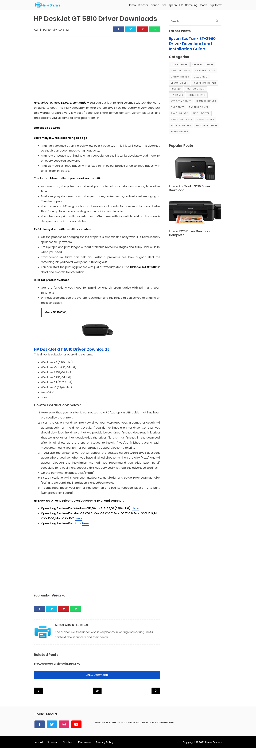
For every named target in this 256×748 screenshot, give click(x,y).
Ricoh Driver (201, 113)
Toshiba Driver (181, 125)
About (39, 742)
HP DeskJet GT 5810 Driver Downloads (71, 349)
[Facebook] (39, 724)
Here (135, 508)
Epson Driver (179, 82)
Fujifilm (176, 88)
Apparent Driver (203, 64)
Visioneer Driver (207, 125)
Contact (68, 742)
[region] (97, 69)
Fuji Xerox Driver (204, 82)
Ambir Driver (179, 64)
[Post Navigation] (97, 691)
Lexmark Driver (206, 101)
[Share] (118, 29)
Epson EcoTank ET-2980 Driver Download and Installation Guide (192, 44)
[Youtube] (76, 724)
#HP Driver (59, 595)
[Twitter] (52, 724)
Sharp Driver (205, 119)
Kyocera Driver (181, 101)
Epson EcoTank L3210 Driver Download (189, 188)
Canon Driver (180, 76)
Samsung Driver (181, 119)
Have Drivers (213, 742)
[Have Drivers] (48, 5)
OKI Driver (177, 107)
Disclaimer (85, 742)
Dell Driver (201, 76)
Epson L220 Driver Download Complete (190, 233)
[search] (217, 21)
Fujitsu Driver (195, 88)
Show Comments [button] (97, 675)
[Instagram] (64, 724)
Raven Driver (179, 113)
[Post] (195, 167)
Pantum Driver (198, 107)
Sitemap (53, 742)
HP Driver (75, 663)
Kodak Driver (197, 95)
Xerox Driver (179, 131)
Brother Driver (205, 70)
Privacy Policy (104, 742)
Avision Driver (180, 70)
